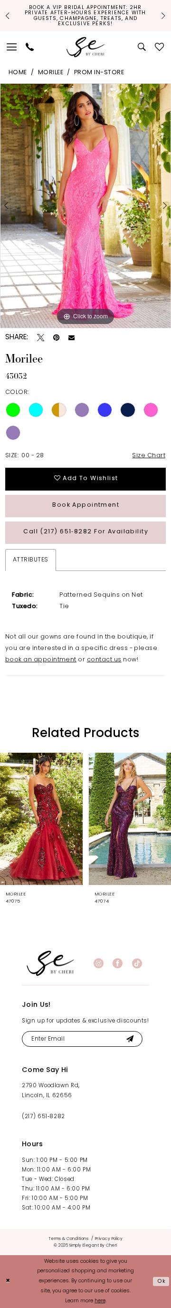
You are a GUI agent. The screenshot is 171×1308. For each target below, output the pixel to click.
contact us (104, 660)
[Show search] (142, 47)
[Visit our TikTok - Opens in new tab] (137, 963)
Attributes (30, 560)
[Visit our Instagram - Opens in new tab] (99, 963)
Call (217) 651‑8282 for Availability (85, 532)
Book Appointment (85, 505)
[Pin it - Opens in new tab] (56, 337)
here (100, 1301)
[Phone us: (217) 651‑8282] (29, 47)
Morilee (50, 73)
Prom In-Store (99, 73)
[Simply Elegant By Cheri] (85, 47)
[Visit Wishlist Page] (159, 47)
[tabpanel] (85, 206)
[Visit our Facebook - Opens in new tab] (118, 963)
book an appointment (40, 660)
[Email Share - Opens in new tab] (71, 337)
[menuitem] (12, 47)
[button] (12, 47)
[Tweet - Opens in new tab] (40, 337)
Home (18, 73)
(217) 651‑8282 (43, 1117)
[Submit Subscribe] (129, 1039)
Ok (161, 1281)
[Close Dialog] (8, 1282)
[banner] (50, 963)
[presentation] (41, 819)
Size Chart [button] (148, 456)
